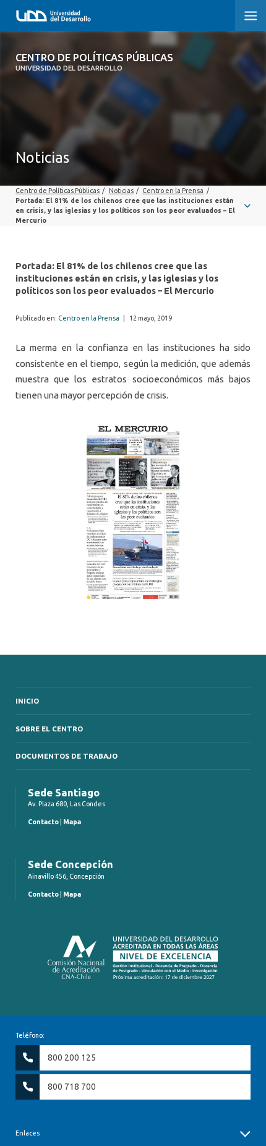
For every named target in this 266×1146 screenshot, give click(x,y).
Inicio (27, 701)
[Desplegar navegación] (133, 206)
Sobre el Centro (49, 729)
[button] (250, 15)
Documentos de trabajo (66, 756)
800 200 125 (72, 1057)
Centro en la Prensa (88, 318)
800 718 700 (72, 1087)
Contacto (43, 821)
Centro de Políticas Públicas (94, 62)
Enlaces (27, 1133)
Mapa (72, 821)
